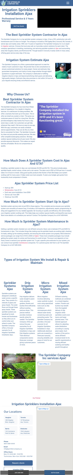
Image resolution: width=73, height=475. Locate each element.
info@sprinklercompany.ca (13, 449)
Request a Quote (18, 463)
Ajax (57, 48)
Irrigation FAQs (18, 469)
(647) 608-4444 (9, 443)
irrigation (6, 46)
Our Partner (36, 398)
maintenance (23, 243)
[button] (39, 120)
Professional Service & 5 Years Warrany (17, 19)
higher (37, 236)
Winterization (9, 190)
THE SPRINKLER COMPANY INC (13, 3)
